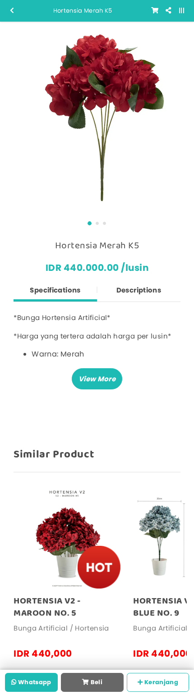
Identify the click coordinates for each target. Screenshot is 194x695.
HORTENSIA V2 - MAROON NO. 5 (47, 607)
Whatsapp (34, 682)
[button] (97, 378)
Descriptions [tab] (139, 290)
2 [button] (97, 223)
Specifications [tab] (55, 290)
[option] (97, 118)
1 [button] (89, 223)
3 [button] (104, 223)
